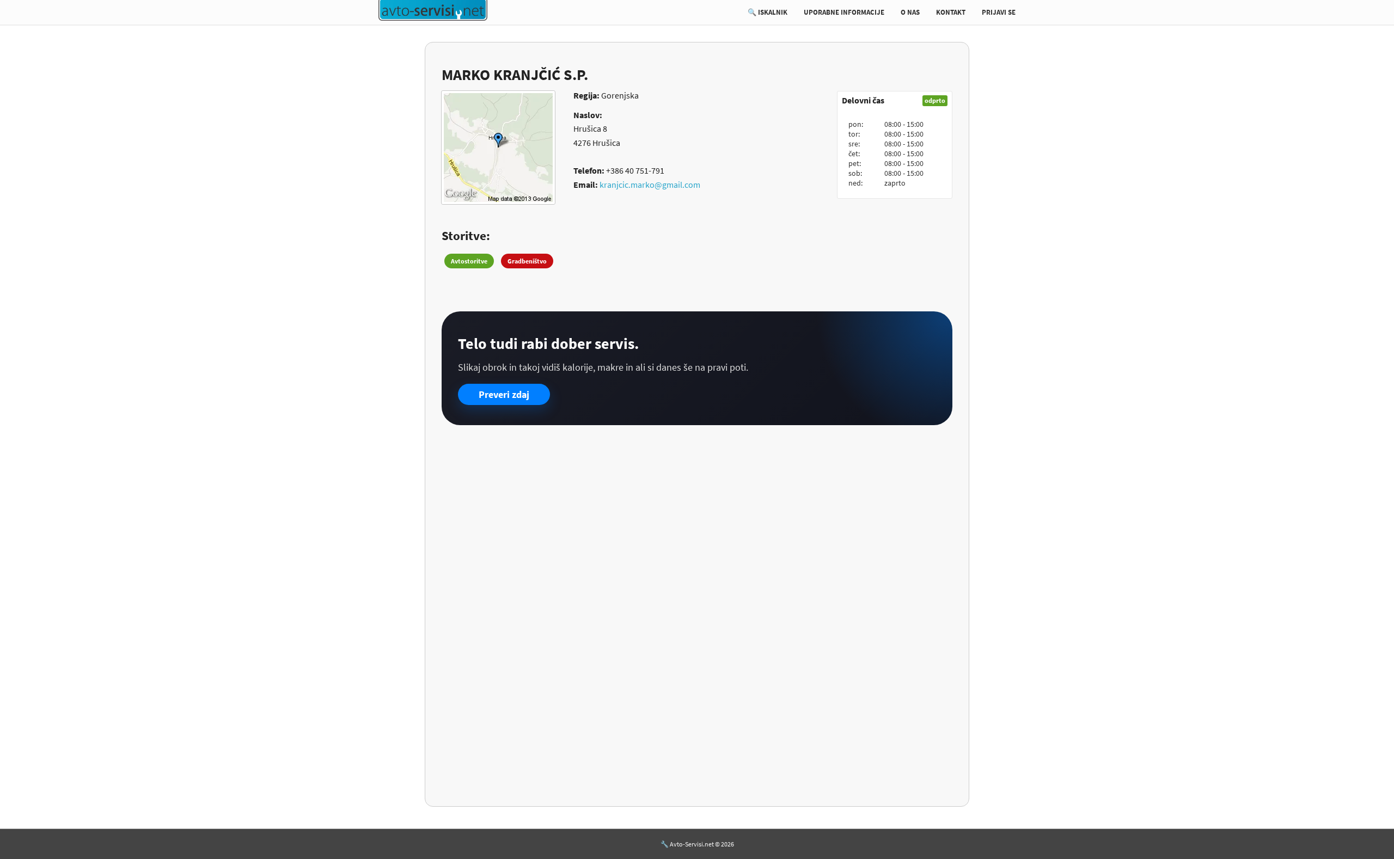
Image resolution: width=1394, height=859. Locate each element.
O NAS (910, 12)
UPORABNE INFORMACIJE (844, 12)
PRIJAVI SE (999, 12)
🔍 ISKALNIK (767, 12)
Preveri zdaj (504, 394)
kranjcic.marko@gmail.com (650, 184)
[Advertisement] (697, 517)
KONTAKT (950, 12)
